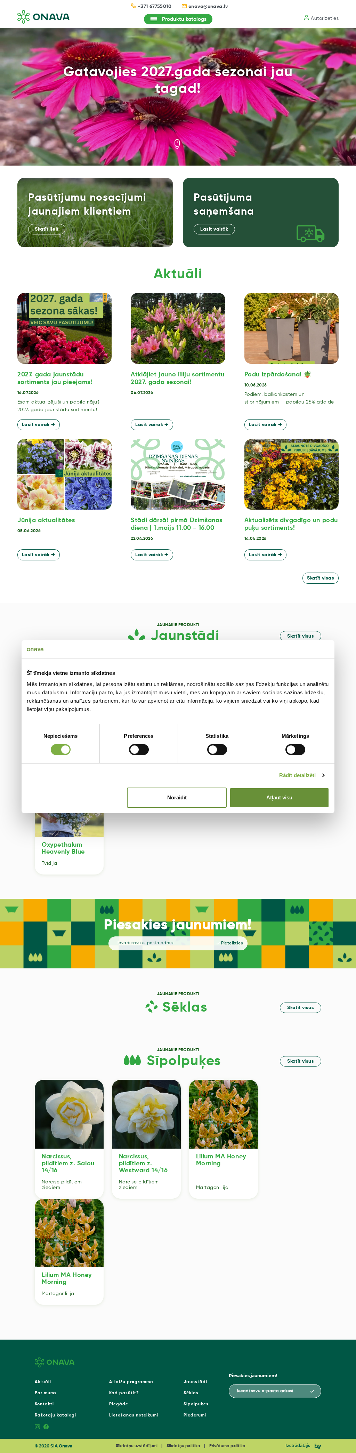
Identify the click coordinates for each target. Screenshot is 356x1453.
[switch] (139, 749)
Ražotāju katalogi (55, 1415)
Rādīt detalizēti (297, 775)
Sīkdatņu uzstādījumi (136, 1446)
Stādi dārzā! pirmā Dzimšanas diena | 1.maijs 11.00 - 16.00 (176, 524)
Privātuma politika (227, 1446)
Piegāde (118, 1404)
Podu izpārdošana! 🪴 (278, 375)
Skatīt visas (320, 578)
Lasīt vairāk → (38, 424)
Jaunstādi (195, 1382)
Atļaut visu (279, 797)
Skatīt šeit (46, 229)
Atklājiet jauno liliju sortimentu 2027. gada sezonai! (178, 378)
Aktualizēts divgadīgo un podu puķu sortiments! (291, 524)
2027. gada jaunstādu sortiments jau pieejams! (54, 378)
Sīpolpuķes (196, 1404)
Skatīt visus (300, 636)
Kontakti (44, 1404)
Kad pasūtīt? (124, 1393)
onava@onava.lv (208, 6)
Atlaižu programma (131, 1382)
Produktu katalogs (184, 19)
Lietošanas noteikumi (133, 1415)
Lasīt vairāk (214, 229)
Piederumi (195, 1415)
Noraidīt (177, 797)
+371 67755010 (154, 6)
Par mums (46, 1393)
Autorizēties (325, 18)
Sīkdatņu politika (183, 1446)
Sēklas (191, 1393)
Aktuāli (43, 1382)
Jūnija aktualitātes (46, 520)
